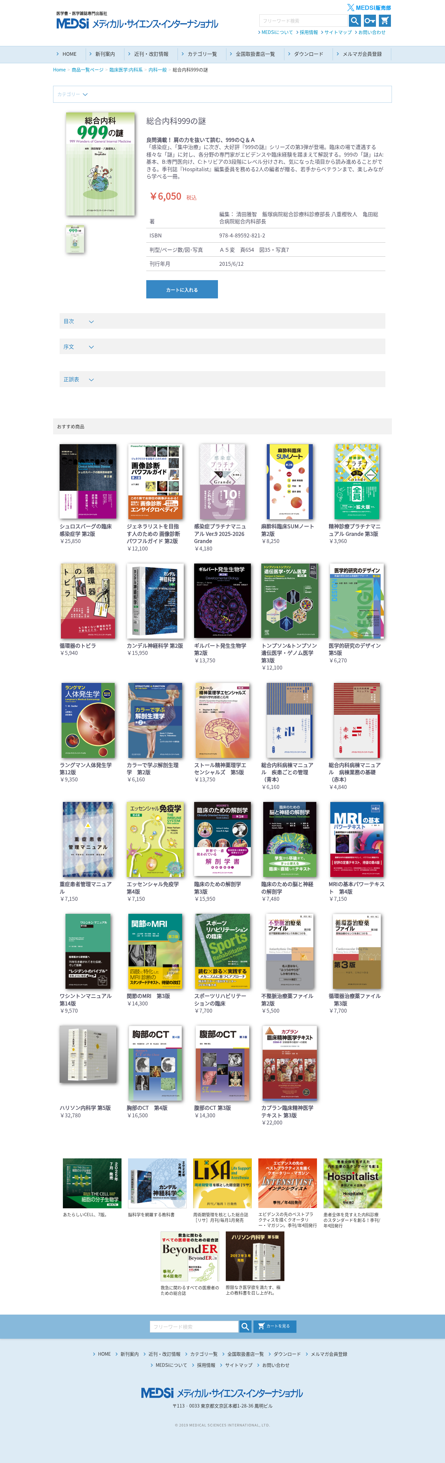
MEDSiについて (277, 32)
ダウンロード (308, 53)
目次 (69, 321)
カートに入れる (182, 289)
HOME (70, 53)
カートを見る (278, 1326)
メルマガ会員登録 (362, 53)
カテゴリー (68, 94)
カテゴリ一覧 (202, 53)
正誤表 (71, 379)
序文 (69, 346)
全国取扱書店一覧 (255, 53)
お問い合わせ (372, 32)
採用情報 (309, 32)
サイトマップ (338, 32)
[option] (100, 164)
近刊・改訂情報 (151, 53)
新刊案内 (105, 53)
